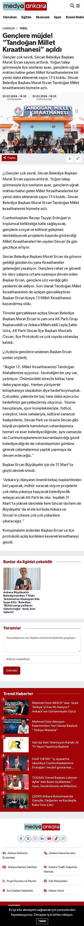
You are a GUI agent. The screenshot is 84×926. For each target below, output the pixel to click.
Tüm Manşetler (57, 881)
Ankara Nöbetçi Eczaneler (15, 855)
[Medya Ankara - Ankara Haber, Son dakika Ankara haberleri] (25, 6)
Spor (57, 17)
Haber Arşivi (56, 890)
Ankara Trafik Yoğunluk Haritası (60, 869)
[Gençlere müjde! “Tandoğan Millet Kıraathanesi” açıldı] (42, 128)
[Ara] (72, 6)
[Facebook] (21, 839)
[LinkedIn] (42, 839)
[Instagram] (35, 839)
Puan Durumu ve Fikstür (21, 881)
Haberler (9, 28)
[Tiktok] (56, 839)
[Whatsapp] (63, 839)
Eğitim (26, 17)
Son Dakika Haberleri (20, 890)
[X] (28, 839)
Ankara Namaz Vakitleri (22, 867)
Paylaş (12, 157)
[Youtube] (49, 839)
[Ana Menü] (78, 6)
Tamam (42, 921)
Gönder (12, 670)
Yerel (24, 28)
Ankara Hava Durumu (62, 853)
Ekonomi (42, 17)
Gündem (10, 17)
